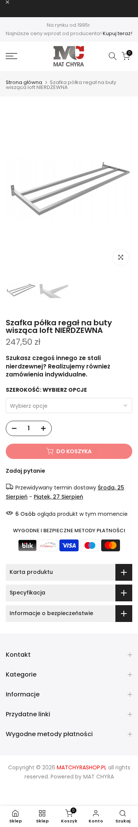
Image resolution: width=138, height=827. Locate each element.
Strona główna (24, 82)
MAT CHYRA (98, 776)
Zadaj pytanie (25, 471)
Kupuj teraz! (117, 33)
